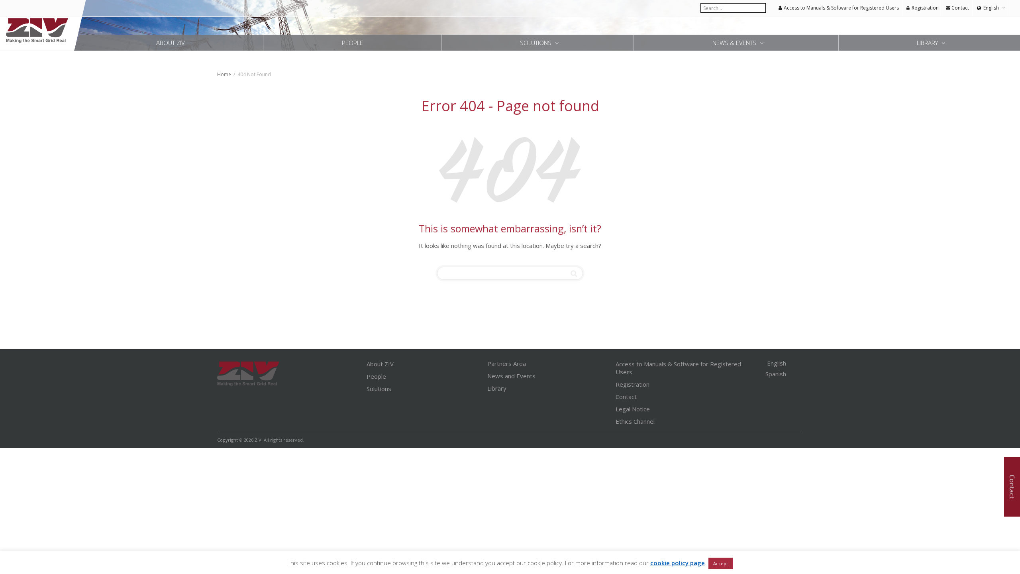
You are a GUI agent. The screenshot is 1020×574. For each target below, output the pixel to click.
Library (928, 43)
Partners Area (506, 364)
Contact (959, 7)
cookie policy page (677, 563)
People (352, 43)
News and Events (511, 376)
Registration (924, 7)
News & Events (735, 43)
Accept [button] (720, 563)
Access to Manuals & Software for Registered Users (841, 7)
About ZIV (170, 43)
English (991, 7)
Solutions (536, 43)
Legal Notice (633, 409)
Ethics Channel (635, 421)
